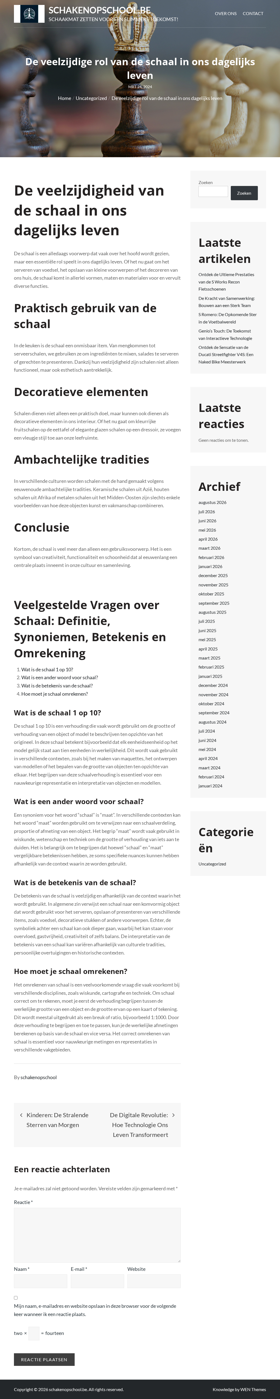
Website (136, 1269)
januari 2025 (210, 676)
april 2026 (208, 538)
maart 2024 (209, 767)
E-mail (79, 1269)
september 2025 (214, 603)
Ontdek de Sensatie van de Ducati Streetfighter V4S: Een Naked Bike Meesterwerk (226, 354)
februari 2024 (211, 776)
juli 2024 (207, 730)
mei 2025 (207, 639)
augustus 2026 (212, 502)
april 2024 (208, 758)
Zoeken (206, 182)
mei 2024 (207, 749)
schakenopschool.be (100, 10)
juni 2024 (207, 740)
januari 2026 (210, 566)
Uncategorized (212, 863)
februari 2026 (211, 557)
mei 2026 (207, 529)
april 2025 (208, 648)
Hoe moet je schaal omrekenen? (54, 694)
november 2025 (213, 584)
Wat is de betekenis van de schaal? (57, 686)
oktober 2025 (211, 593)
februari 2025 (211, 666)
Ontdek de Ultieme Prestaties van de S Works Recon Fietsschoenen (226, 281)
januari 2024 (210, 785)
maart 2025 (209, 657)
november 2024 (213, 694)
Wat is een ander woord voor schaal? (59, 677)
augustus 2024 (212, 721)
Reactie (23, 1202)
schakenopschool (39, 1077)
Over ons (226, 13)
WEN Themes (253, 1389)
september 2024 (214, 712)
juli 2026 (207, 511)
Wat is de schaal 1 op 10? (47, 669)
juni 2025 (207, 630)
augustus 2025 (212, 612)
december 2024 (213, 685)
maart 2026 (209, 548)
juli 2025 (207, 621)
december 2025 (213, 575)
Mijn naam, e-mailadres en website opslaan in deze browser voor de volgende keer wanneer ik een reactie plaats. (95, 1310)
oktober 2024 (211, 703)
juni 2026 (207, 520)
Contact (253, 13)
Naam (22, 1269)
